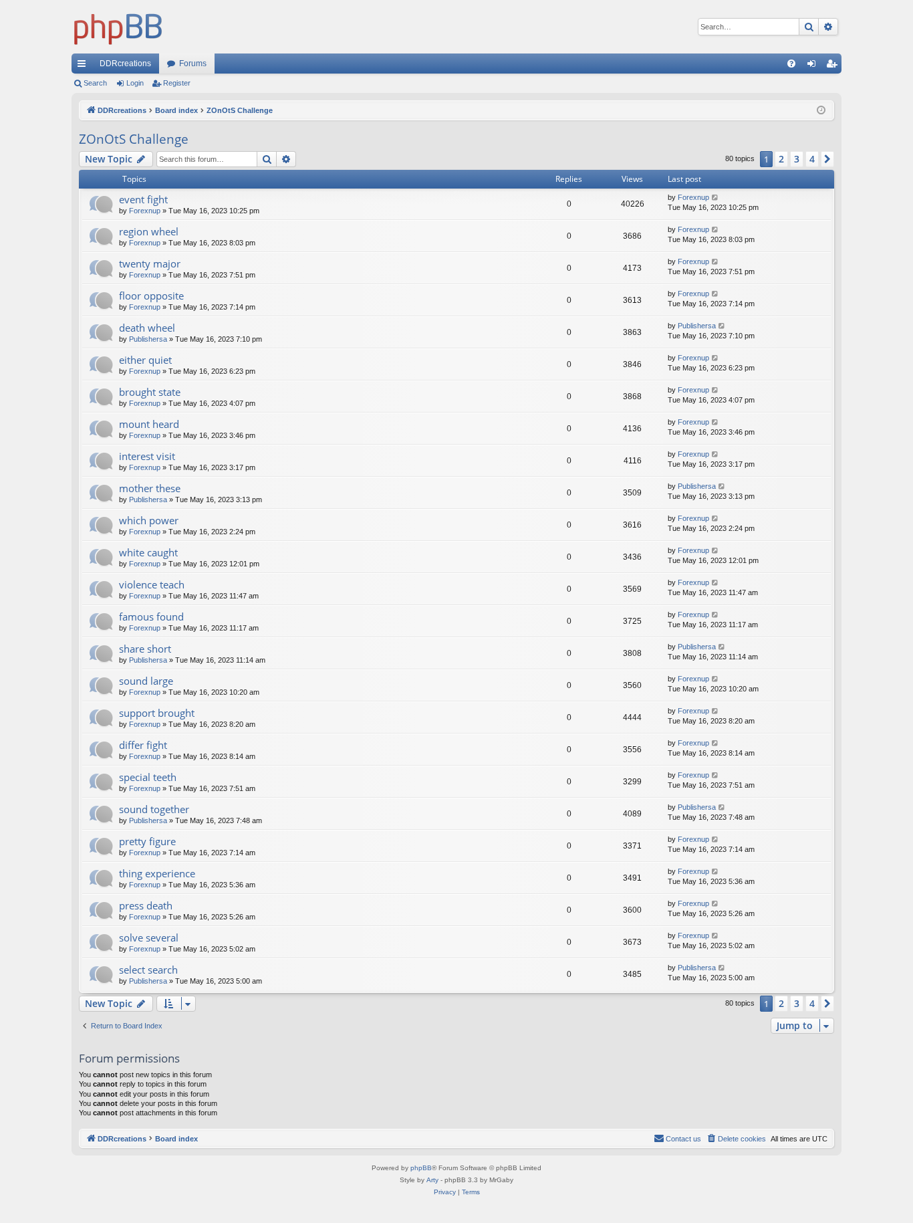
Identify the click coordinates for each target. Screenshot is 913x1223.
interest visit (147, 456)
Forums (193, 63)
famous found (151, 616)
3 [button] (796, 158)
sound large (146, 680)
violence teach (151, 584)
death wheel (147, 327)
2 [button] (781, 158)
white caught (148, 552)
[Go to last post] (715, 198)
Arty (432, 1180)
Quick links (84, 66)
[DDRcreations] (118, 26)
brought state (149, 392)
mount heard (149, 424)
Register (176, 83)
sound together (154, 809)
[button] (827, 159)
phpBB (421, 1168)
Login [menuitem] (814, 66)
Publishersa (148, 339)
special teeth (147, 777)
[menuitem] (791, 63)
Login (135, 83)
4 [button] (812, 158)
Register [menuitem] (834, 66)
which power (148, 520)
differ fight (143, 745)
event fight (143, 199)
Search (95, 83)
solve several (148, 937)
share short (145, 648)
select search (148, 969)
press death (145, 905)
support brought (156, 712)
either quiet (145, 359)
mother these (149, 488)
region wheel (148, 231)
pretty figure (147, 841)
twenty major (149, 263)
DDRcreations (125, 63)
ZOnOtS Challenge (133, 139)
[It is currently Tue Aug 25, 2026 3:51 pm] (821, 110)
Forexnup (144, 211)
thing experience (157, 873)
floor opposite (151, 295)
